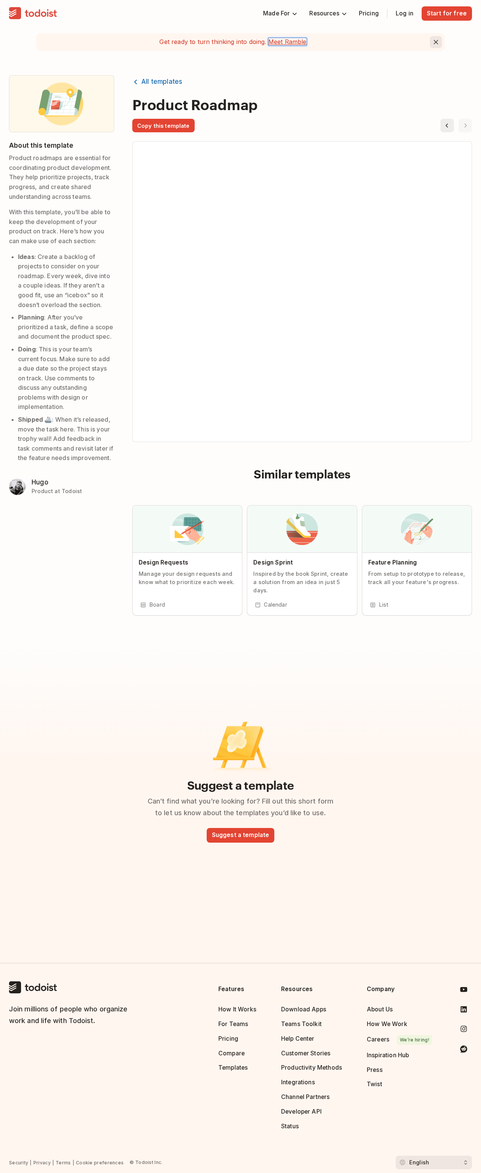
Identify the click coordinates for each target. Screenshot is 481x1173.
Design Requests (163, 562)
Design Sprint (273, 562)
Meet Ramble (287, 41)
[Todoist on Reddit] (463, 1050)
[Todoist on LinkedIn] (463, 1010)
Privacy (42, 1162)
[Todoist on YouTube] (463, 990)
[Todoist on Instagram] (463, 1030)
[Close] (436, 42)
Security (18, 1162)
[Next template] (465, 125)
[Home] (33, 13)
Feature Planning (392, 562)
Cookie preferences (100, 1162)
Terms (63, 1162)
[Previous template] (447, 125)
